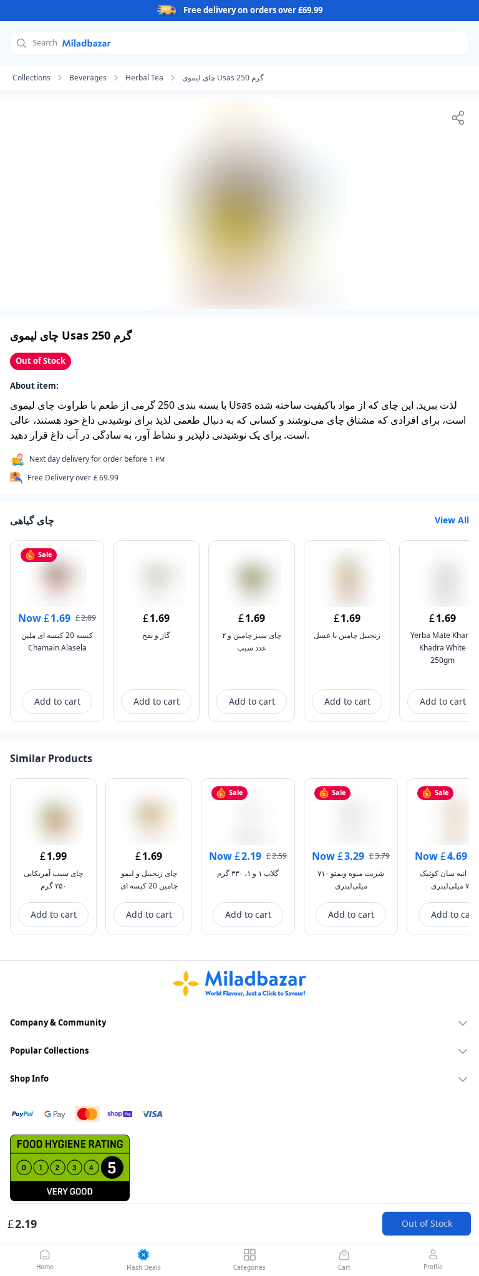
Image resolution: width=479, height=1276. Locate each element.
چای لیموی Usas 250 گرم (223, 78)
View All (452, 520)
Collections (31, 78)
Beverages (88, 78)
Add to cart (57, 701)
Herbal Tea (144, 78)
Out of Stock (427, 1223)
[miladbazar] (239, 984)
